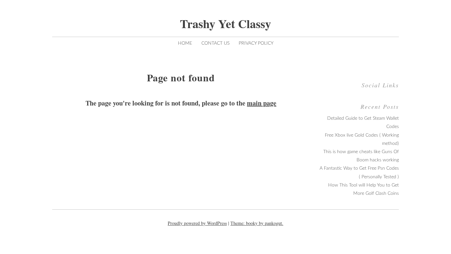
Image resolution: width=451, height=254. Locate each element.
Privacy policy (256, 43)
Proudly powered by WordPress (197, 223)
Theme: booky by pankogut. (256, 223)
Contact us (215, 43)
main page (261, 103)
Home (185, 43)
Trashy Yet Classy (225, 23)
